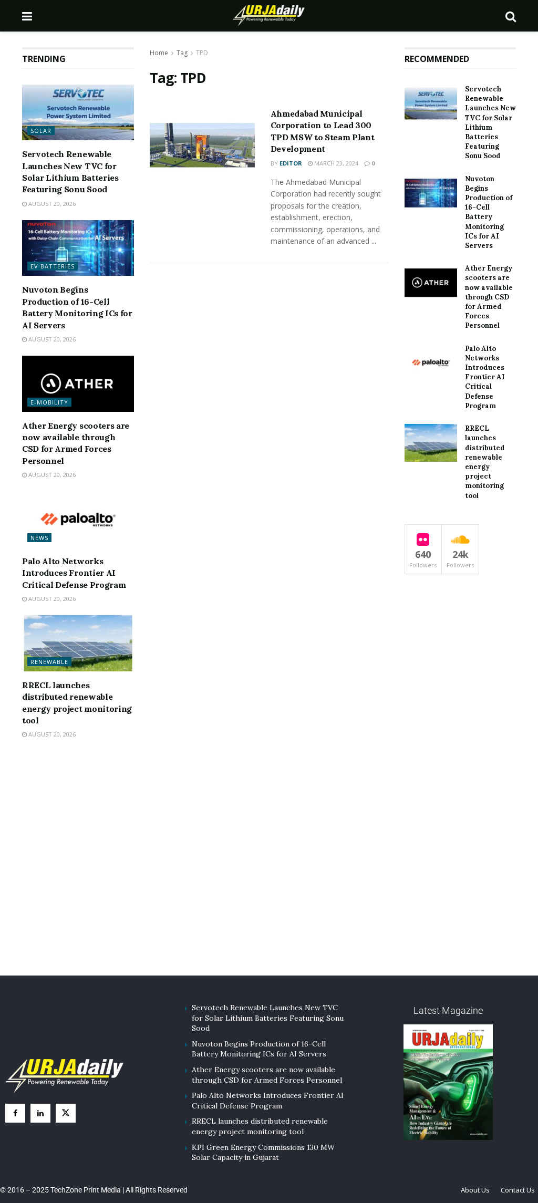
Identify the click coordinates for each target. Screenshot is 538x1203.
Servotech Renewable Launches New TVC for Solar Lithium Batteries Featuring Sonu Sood (490, 122)
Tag (182, 52)
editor (291, 163)
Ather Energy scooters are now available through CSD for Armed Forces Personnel (489, 297)
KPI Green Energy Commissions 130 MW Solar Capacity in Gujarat (263, 1153)
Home (159, 52)
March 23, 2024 (335, 163)
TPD (202, 52)
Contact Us (518, 1190)
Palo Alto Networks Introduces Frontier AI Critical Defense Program (74, 573)
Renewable (49, 662)
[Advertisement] (269, 871)
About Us (475, 1190)
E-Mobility (49, 402)
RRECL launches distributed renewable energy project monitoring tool (485, 462)
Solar (40, 130)
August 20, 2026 (51, 204)
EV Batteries (52, 266)
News (39, 538)
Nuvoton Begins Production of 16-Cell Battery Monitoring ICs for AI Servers (488, 212)
